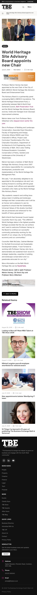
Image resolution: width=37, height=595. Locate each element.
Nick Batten (17, 69)
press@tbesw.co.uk (11, 581)
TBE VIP (4, 530)
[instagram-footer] (4, 461)
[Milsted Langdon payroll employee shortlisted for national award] (18, 347)
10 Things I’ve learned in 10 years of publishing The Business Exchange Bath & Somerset (18, 431)
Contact (4, 536)
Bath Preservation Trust (24, 107)
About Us (5, 533)
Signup (6, 554)
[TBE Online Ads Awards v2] (18, 81)
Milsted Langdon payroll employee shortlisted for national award (15, 364)
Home (2, 13)
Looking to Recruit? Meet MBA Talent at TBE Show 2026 (17, 332)
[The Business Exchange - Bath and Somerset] (7, 7)
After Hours (5, 511)
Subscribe (30, 1)
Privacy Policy (6, 540)
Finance (4, 479)
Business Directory (8, 523)
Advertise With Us (8, 526)
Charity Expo (6, 501)
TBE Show (5, 504)
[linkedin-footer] (9, 461)
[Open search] (23, 7)
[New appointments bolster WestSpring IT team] (18, 380)
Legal (3, 483)
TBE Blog (5, 514)
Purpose (4, 489)
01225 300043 (10, 573)
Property (4, 473)
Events (4, 498)
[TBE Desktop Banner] (18, 286)
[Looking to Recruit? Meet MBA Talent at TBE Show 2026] (18, 314)
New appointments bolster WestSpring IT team (18, 397)
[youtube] (13, 461)
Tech (3, 486)
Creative (4, 476)
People (5, 46)
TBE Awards (6, 508)
